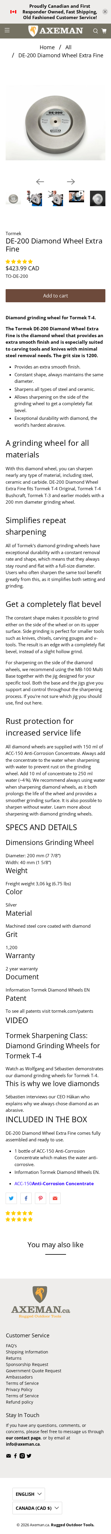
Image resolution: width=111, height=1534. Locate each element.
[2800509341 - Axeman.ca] (55, 123)
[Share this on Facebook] (26, 1198)
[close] (105, 12)
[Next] (71, 181)
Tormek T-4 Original (54, 488)
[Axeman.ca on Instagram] (22, 1457)
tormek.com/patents (72, 1011)
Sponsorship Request (27, 1364)
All (68, 47)
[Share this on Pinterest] (40, 1198)
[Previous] (40, 181)
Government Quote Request (33, 1370)
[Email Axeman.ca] (8, 1457)
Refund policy (19, 1402)
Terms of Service (22, 1383)
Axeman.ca (39, 1524)
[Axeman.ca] (55, 31)
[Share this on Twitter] (11, 1198)
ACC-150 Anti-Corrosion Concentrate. (43, 753)
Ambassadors (19, 1377)
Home (47, 47)
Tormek (13, 233)
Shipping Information (27, 1352)
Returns (14, 1358)
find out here (28, 703)
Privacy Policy (19, 1389)
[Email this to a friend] (55, 1198)
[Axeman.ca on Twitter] (29, 1457)
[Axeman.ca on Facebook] (15, 1457)
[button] (20, 261)
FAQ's (11, 1345)
